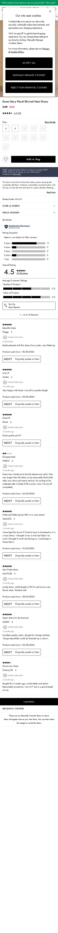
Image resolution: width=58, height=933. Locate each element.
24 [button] (43, 137)
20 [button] (24, 137)
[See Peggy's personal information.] (11, 332)
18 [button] (15, 137)
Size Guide (50, 122)
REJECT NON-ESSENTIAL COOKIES (29, 87)
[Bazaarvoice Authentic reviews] (17, 226)
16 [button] (6, 137)
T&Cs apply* (17, 174)
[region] (29, 52)
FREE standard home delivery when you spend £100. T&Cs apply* (29, 2)
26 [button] (6, 146)
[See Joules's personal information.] (11, 377)
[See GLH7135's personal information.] (14, 573)
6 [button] (5, 128)
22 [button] (33, 137)
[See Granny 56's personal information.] (15, 670)
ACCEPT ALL (29, 62)
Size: (4, 122)
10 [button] (24, 128)
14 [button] (43, 128)
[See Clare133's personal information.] (14, 519)
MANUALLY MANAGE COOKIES (29, 75)
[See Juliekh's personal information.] (12, 622)
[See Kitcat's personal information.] (10, 422)
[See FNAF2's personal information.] (12, 461)
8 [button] (15, 128)
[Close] (50, 11)
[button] (29, 205)
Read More (51, 192)
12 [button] (34, 128)
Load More (29, 701)
